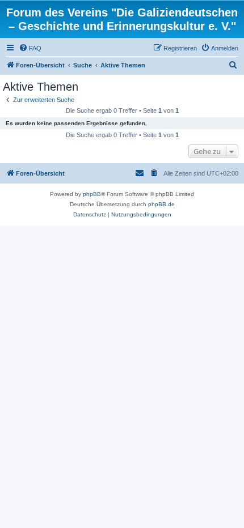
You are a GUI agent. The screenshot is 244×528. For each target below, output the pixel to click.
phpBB (92, 194)
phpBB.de (161, 204)
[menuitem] (30, 48)
